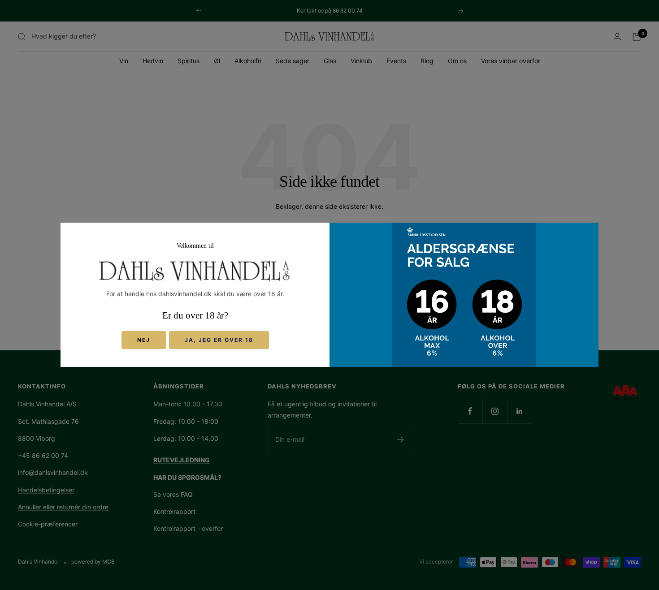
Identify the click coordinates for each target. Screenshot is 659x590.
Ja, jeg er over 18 (219, 340)
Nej (143, 340)
